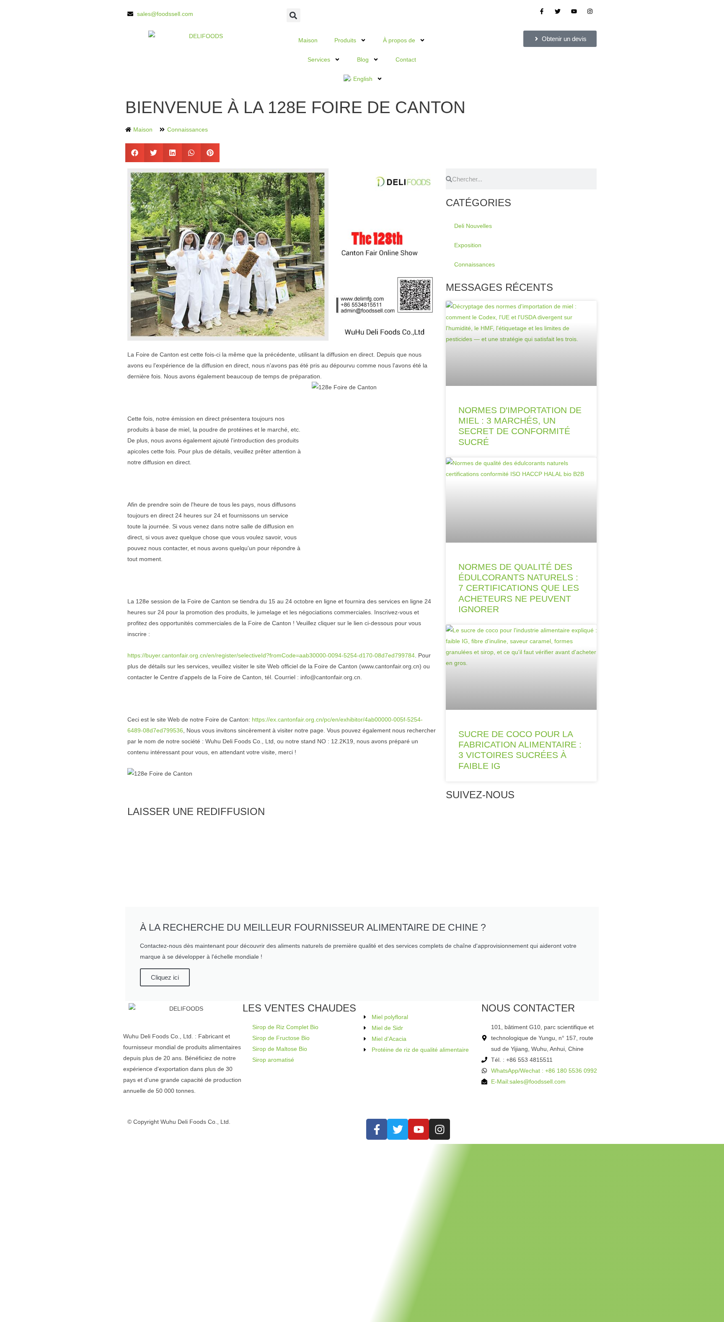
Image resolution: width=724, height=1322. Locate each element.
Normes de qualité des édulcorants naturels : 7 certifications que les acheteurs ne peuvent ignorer (518, 588)
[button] (293, 15)
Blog (363, 59)
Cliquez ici (165, 977)
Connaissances (187, 129)
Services (319, 59)
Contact (406, 59)
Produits (345, 40)
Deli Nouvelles (473, 225)
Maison (308, 40)
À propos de (399, 40)
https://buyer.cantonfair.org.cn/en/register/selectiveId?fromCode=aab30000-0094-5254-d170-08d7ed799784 (271, 655)
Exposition (467, 245)
